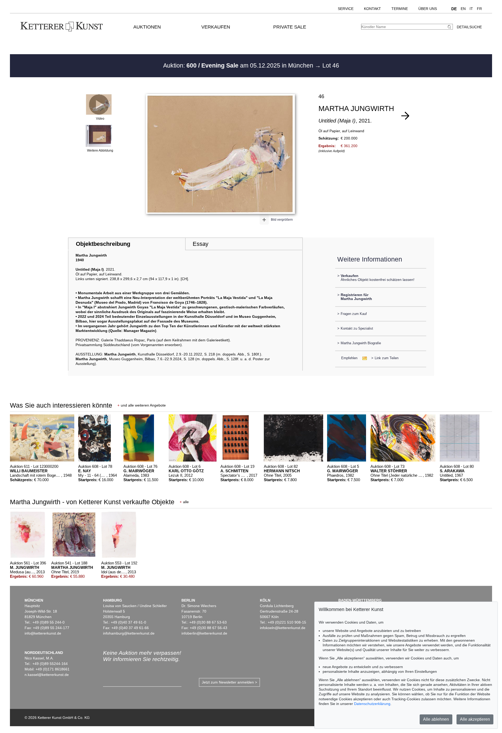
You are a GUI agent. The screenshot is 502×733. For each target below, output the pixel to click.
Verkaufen (215, 27)
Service (345, 9)
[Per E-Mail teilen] (363, 358)
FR (479, 9)
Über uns (427, 9)
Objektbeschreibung (103, 244)
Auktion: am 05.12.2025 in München (239, 65)
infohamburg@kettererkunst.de (129, 633)
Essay (200, 244)
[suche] (450, 27)
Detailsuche (469, 27)
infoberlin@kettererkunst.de (204, 633)
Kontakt (372, 9)
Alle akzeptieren (475, 719)
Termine (399, 9)
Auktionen (147, 27)
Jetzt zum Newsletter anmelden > (229, 682)
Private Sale (289, 27)
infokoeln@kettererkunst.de (282, 628)
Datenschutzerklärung (372, 704)
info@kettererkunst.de (43, 633)
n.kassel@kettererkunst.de (47, 675)
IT (471, 9)
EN (463, 9)
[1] (405, 116)
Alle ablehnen (436, 719)
